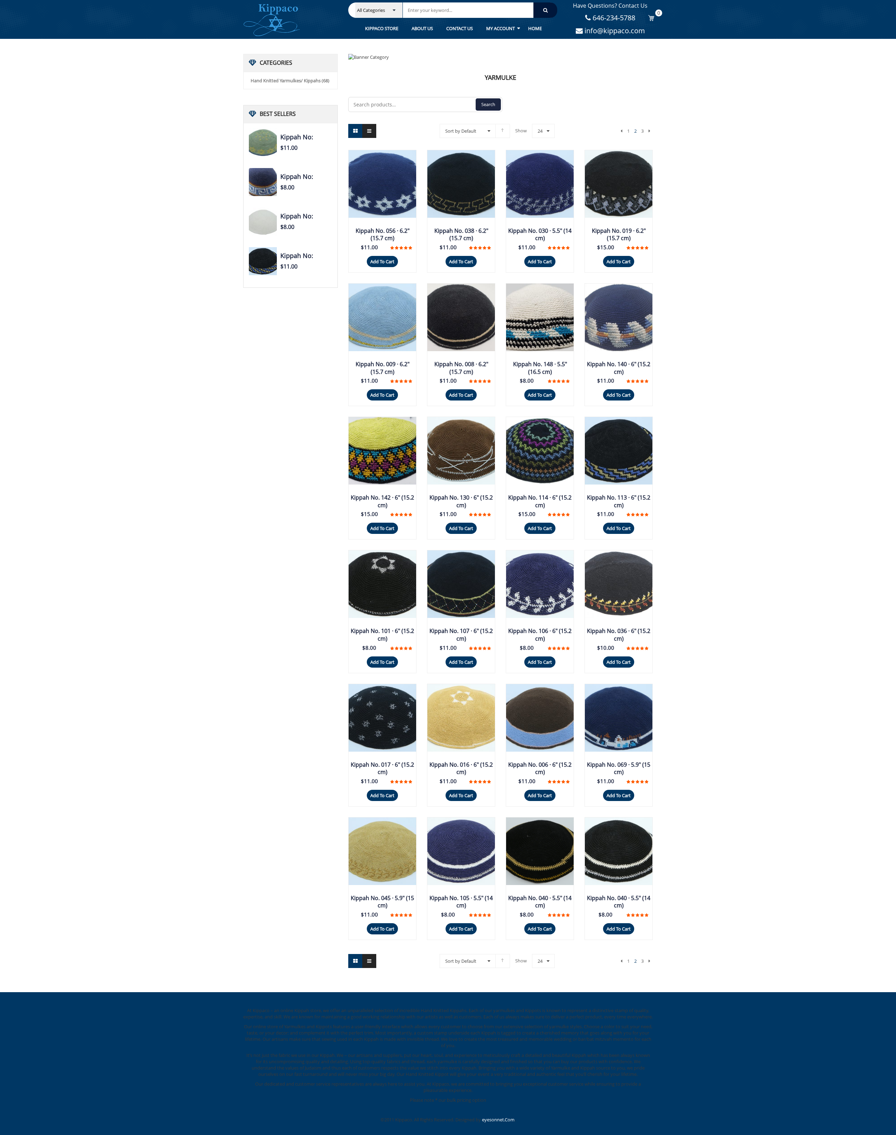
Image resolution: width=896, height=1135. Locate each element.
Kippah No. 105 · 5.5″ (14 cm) (461, 902)
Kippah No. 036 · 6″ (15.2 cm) (618, 634)
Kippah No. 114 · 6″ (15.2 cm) (540, 501)
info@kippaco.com (614, 30)
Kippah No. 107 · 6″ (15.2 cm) (461, 634)
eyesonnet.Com (498, 1119)
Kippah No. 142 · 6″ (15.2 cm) (382, 501)
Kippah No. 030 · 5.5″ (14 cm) (540, 234)
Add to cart (382, 261)
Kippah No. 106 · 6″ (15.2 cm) (540, 634)
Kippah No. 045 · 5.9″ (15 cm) (382, 902)
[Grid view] (355, 131)
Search (488, 104)
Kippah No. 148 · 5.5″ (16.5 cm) (540, 368)
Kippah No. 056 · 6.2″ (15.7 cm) (383, 234)
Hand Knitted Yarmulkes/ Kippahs (286, 80)
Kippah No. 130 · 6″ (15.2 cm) (461, 501)
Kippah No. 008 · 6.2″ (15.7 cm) (461, 368)
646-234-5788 (613, 17)
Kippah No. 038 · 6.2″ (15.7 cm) (461, 234)
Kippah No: (296, 137)
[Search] (545, 10)
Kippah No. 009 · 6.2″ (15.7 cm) (383, 368)
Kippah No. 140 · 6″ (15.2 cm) (618, 368)
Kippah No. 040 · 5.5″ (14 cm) (540, 902)
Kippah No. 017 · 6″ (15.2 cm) (382, 768)
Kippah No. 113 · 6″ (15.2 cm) (618, 501)
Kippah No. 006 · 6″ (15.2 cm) (540, 768)
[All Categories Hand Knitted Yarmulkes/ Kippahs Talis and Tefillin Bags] (378, 10)
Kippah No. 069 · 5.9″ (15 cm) (618, 768)
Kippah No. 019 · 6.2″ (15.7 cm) (619, 234)
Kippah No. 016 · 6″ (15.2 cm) (461, 768)
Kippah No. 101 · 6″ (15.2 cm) (382, 634)
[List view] (369, 131)
